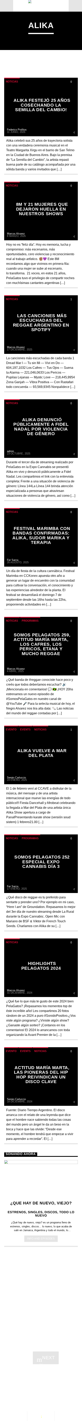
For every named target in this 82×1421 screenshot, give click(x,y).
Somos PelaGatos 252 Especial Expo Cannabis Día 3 (42, 862)
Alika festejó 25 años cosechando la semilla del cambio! (42, 105)
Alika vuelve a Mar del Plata (41, 753)
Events (25, 729)
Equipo (43, 1383)
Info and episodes (41, 1238)
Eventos (39, 1379)
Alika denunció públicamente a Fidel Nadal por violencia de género (40, 426)
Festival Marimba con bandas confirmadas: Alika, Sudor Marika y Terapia (41, 535)
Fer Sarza (12, 559)
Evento (11, 729)
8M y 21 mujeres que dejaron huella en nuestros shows (42, 209)
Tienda (63, 1383)
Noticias (12, 81)
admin (10, 451)
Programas (30, 620)
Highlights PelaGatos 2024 (41, 966)
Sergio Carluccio (16, 777)
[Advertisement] (41, 1296)
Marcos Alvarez (16, 233)
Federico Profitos (17, 129)
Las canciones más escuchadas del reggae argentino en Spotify (41, 322)
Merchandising (21, 1387)
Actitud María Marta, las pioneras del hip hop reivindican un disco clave (41, 1074)
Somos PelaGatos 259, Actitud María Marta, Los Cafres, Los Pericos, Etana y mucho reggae (42, 644)
